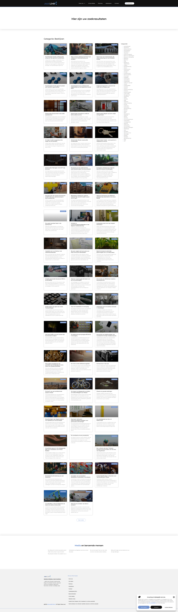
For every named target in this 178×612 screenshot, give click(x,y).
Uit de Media (91, 3)
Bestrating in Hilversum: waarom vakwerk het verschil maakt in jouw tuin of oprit (80, 197)
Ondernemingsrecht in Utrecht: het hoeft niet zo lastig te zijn (106, 86)
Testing (125, 116)
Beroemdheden (72, 593)
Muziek (125, 104)
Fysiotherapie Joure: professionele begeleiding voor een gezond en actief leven (81, 87)
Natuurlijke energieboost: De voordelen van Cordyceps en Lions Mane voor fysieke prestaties (54, 365)
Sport (125, 112)
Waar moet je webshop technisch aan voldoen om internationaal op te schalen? (81, 58)
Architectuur (127, 51)
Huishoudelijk (127, 85)
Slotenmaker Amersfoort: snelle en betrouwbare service (80, 114)
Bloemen (126, 59)
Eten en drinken (127, 74)
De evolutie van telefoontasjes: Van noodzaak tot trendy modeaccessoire (106, 335)
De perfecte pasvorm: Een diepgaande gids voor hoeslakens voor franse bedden (55, 449)
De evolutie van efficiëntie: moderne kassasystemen (106, 279)
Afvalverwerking (127, 49)
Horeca (125, 84)
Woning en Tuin (127, 132)
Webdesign (126, 128)
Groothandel (127, 81)
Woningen (126, 134)
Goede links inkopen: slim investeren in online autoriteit (82, 601)
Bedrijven (126, 58)
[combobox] (129, 3)
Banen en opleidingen (129, 55)
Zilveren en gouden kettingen (104, 391)
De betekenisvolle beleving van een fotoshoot (54, 476)
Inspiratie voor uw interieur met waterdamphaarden (53, 251)
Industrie (126, 86)
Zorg (125, 139)
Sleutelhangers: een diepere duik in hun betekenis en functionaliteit (54, 419)
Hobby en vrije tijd (128, 82)
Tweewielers (126, 120)
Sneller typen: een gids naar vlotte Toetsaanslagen (54, 307)
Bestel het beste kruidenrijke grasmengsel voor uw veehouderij (105, 251)
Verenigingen (127, 126)
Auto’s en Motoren (128, 54)
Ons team (71, 581)
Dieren (125, 67)
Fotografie (126, 77)
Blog (125, 61)
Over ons (81, 3)
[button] (174, 597)
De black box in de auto (103, 363)
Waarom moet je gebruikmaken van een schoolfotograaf (80, 279)
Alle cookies (144, 607)
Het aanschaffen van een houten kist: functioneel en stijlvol (55, 335)
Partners (100, 3)
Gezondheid (126, 80)
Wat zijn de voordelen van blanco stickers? (79, 504)
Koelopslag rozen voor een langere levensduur (106, 224)
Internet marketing (128, 89)
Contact (117, 3)
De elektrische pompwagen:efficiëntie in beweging (81, 335)
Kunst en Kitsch (127, 92)
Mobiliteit (126, 101)
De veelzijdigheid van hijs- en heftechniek (104, 419)
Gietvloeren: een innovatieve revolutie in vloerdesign (106, 307)
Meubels (126, 99)
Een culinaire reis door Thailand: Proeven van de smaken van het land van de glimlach (106, 449)
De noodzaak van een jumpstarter (80, 435)
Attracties (126, 53)
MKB (125, 100)
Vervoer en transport (128, 127)
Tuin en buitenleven (128, 119)
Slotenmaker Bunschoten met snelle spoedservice (55, 114)
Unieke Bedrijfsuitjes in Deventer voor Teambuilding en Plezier (106, 476)
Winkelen (126, 131)
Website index (72, 598)
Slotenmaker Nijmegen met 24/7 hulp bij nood (55, 168)
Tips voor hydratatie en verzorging (80, 306)
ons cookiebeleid (152, 603)
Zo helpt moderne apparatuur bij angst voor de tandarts (53, 140)
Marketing (126, 96)
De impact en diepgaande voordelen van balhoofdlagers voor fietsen (80, 392)
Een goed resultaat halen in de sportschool (53, 224)
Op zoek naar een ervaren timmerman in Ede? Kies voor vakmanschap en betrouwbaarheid (55, 197)
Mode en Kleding (128, 103)
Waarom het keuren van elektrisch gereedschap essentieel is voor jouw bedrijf (106, 197)
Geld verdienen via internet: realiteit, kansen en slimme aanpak (83, 603)
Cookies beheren (169, 607)
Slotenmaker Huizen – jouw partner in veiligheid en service (106, 140)
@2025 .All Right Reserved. (55, 604)
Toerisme (126, 117)
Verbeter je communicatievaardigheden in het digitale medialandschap (80, 224)
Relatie (125, 111)
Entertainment (127, 73)
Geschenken (127, 78)
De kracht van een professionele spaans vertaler (53, 392)
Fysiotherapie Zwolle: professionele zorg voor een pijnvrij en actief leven (54, 57)
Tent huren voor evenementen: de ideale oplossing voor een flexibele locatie (106, 58)
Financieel (126, 76)
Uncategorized (127, 122)
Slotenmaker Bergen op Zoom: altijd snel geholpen (106, 114)
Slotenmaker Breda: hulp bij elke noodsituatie (79, 140)
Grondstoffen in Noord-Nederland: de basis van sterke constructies (55, 504)
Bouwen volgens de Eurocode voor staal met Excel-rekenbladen (80, 251)
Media (125, 97)
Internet (126, 88)
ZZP (125, 140)
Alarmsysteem (127, 50)
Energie (125, 71)
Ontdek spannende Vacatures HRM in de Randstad (55, 279)
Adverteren (109, 3)
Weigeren (156, 607)
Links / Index (127, 93)
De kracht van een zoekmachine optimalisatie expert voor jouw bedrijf (81, 168)
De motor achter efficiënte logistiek (80, 363)
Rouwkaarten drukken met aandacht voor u (57, 553)
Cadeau (125, 65)
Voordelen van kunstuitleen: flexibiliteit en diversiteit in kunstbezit (80, 476)
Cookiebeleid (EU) (73, 591)
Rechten (126, 109)
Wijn (125, 130)
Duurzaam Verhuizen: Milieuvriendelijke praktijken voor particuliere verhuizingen (79, 420)
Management (127, 95)
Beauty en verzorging (129, 57)
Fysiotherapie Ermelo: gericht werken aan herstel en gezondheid (55, 86)
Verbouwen (126, 124)
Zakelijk (125, 135)
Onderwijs (126, 105)
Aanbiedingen (127, 46)
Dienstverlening (127, 66)
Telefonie (126, 115)
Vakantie (126, 123)
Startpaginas (127, 113)
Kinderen (126, 90)
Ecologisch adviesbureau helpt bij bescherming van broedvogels (105, 168)
